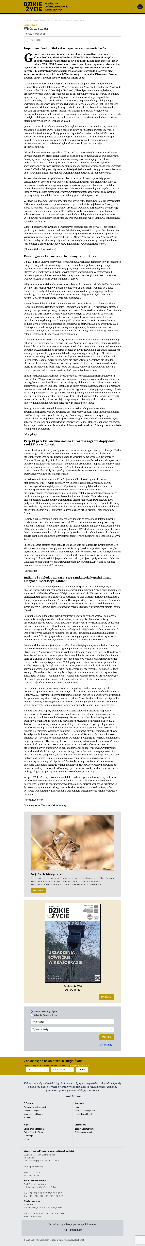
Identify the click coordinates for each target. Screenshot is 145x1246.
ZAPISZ (81, 1070)
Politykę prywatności (79, 1065)
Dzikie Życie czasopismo (35, 1129)
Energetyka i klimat (83, 1114)
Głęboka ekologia (31, 1111)
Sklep (26, 1139)
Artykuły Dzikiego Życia (45, 1015)
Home (35, 20)
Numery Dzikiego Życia (45, 1011)
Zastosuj (107, 1037)
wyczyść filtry (106, 1045)
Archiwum (44, 20)
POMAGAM (38, 890)
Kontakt (27, 1117)
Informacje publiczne (33, 1114)
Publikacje (28, 1135)
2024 (51, 20)
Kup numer (106, 997)
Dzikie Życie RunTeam (33, 1132)
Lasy (77, 1107)
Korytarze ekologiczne (85, 1111)
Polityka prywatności (84, 1132)
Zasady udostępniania (84, 1129)
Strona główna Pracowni (35, 1107)
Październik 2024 (62, 20)
